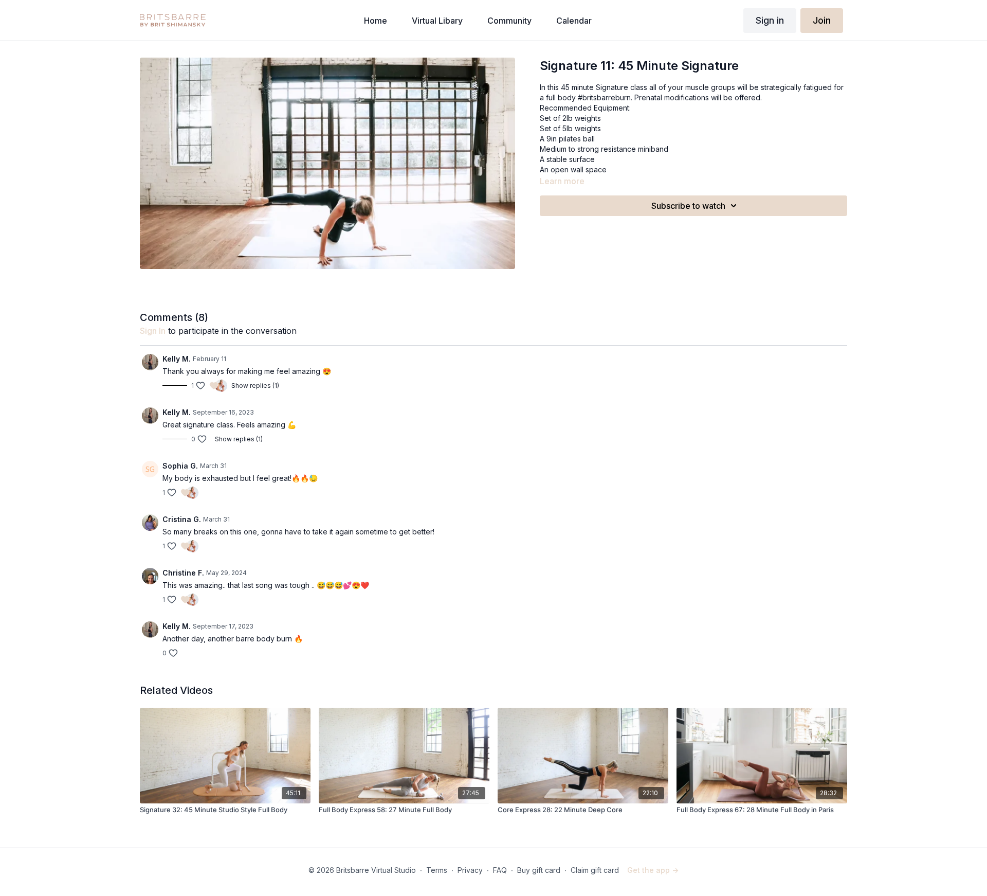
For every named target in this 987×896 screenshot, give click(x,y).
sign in (153, 331)
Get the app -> (653, 870)
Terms (436, 870)
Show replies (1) (255, 385)
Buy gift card (538, 870)
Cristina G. (181, 519)
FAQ (500, 870)
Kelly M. (176, 358)
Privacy (470, 870)
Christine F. (183, 572)
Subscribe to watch (688, 206)
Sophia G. (180, 465)
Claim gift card (595, 870)
